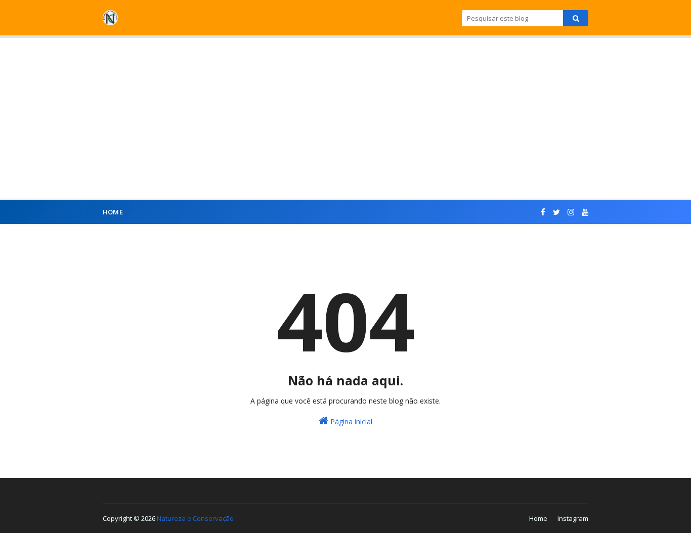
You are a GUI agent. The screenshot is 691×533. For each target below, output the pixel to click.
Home (538, 518)
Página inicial (350, 421)
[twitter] (556, 212)
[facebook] (543, 212)
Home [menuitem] (113, 211)
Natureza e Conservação (195, 518)
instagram (572, 518)
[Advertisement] (345, 119)
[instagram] (571, 212)
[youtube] (583, 212)
